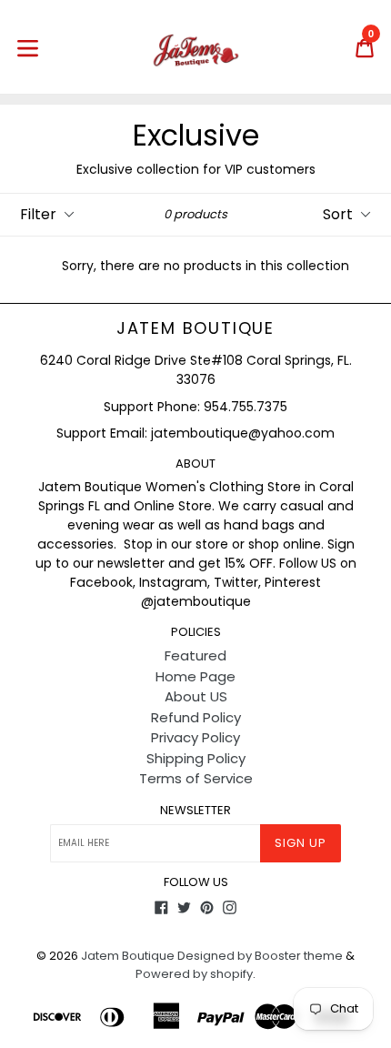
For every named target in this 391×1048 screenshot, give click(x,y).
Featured (195, 655)
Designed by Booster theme (260, 955)
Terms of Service (196, 778)
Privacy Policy (195, 737)
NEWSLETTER (195, 810)
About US (196, 696)
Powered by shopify (194, 973)
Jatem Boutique (195, 328)
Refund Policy (196, 717)
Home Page (195, 676)
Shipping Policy (196, 758)
